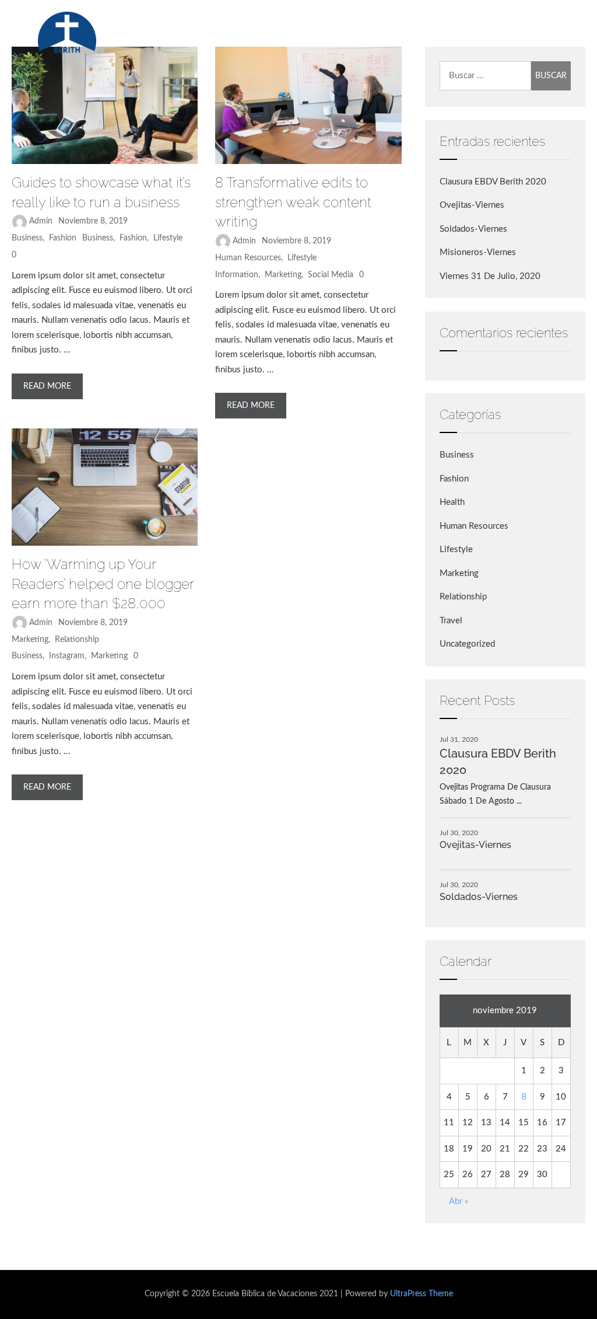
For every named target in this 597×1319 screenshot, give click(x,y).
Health (452, 502)
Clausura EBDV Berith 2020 (493, 181)
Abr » (458, 1201)
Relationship (77, 640)
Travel (451, 620)
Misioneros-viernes (478, 252)
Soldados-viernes (473, 229)
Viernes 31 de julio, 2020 (490, 276)
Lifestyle (167, 238)
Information (236, 275)
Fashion (62, 238)
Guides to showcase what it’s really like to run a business (101, 192)
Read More (47, 386)
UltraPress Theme (421, 1294)
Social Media (330, 275)
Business (27, 238)
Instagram (67, 656)
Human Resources (248, 258)
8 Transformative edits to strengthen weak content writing (293, 202)
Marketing (283, 275)
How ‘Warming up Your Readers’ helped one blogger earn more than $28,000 (103, 584)
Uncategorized (467, 644)
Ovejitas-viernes (472, 205)
